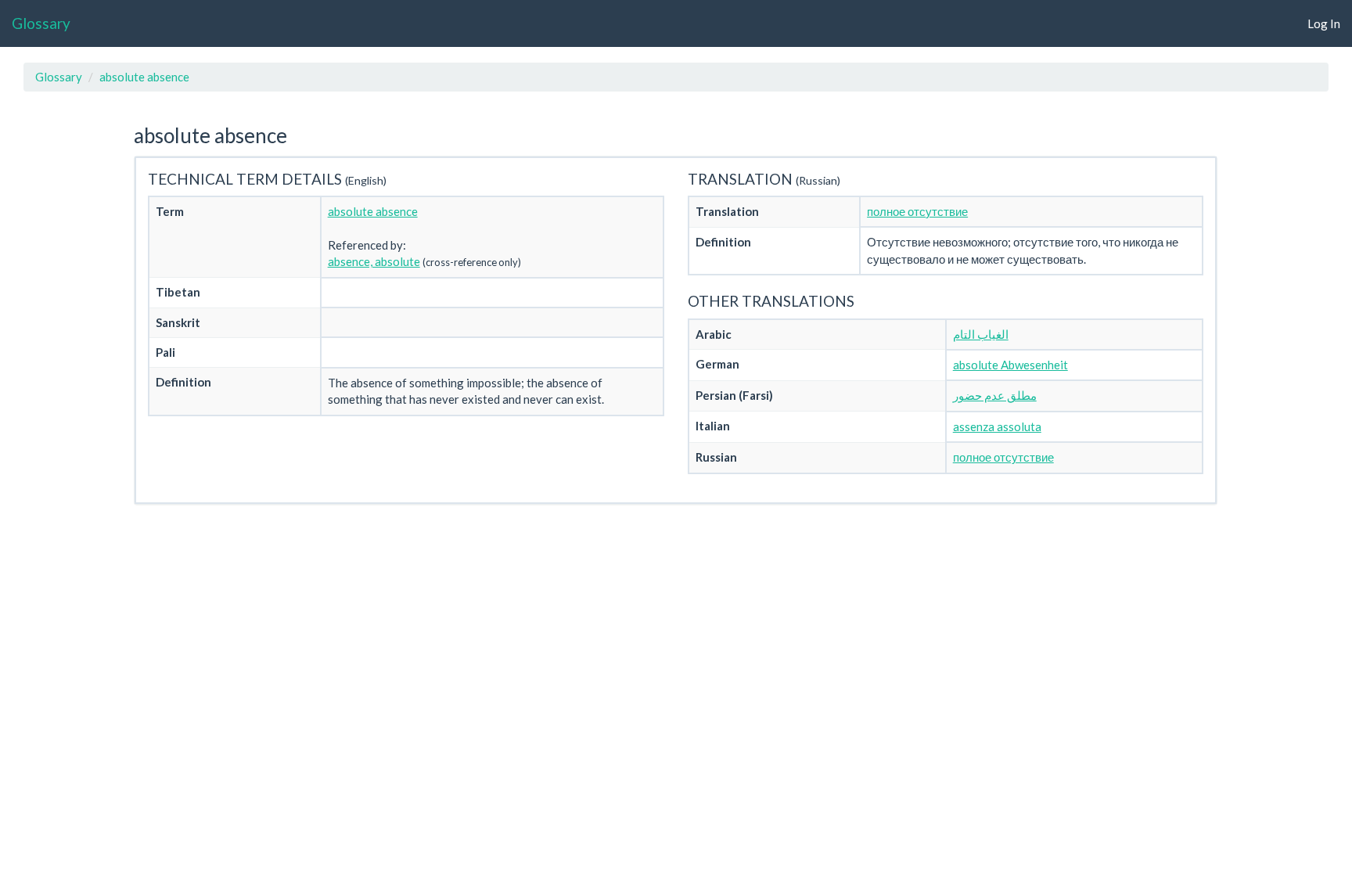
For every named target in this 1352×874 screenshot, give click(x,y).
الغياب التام (981, 334)
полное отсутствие (917, 211)
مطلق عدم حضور (995, 395)
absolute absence (144, 77)
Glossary (41, 23)
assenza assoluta (997, 426)
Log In (1323, 23)
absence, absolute (374, 261)
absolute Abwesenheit (1010, 365)
